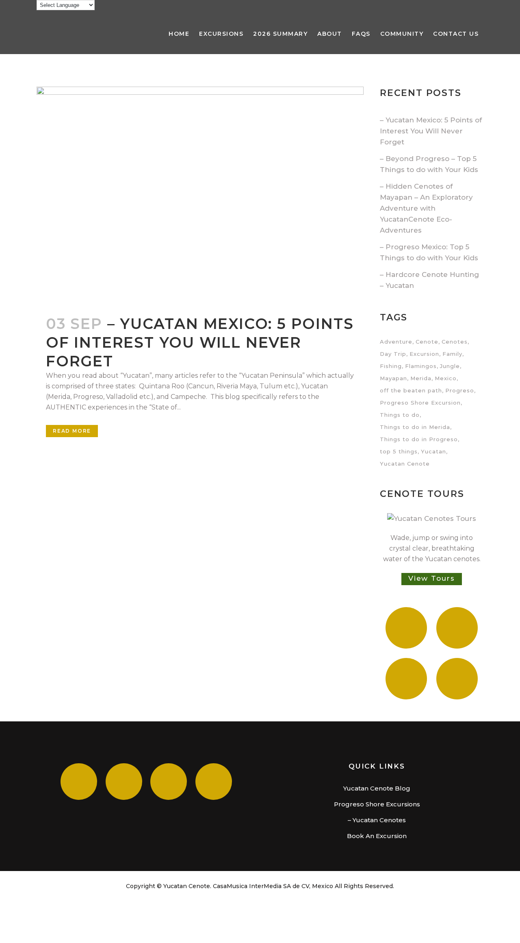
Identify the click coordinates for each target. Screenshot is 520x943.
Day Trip (393, 354)
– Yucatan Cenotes (377, 820)
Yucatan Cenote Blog (376, 788)
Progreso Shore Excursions (377, 804)
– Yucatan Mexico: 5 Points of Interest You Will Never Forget (199, 342)
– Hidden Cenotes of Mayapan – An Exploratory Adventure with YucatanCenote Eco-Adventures (426, 208)
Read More (72, 431)
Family (452, 354)
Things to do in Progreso (419, 439)
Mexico (446, 378)
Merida (420, 378)
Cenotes (455, 341)
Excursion (424, 354)
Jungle (450, 366)
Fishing (391, 366)
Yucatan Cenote (405, 463)
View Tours (431, 578)
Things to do (400, 415)
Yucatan (433, 451)
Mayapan (393, 378)
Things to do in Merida (415, 427)
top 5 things (399, 451)
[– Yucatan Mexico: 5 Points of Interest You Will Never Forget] (200, 196)
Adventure (396, 341)
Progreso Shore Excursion (420, 402)
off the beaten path (411, 390)
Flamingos (421, 366)
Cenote (427, 341)
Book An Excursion (377, 836)
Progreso (459, 390)
